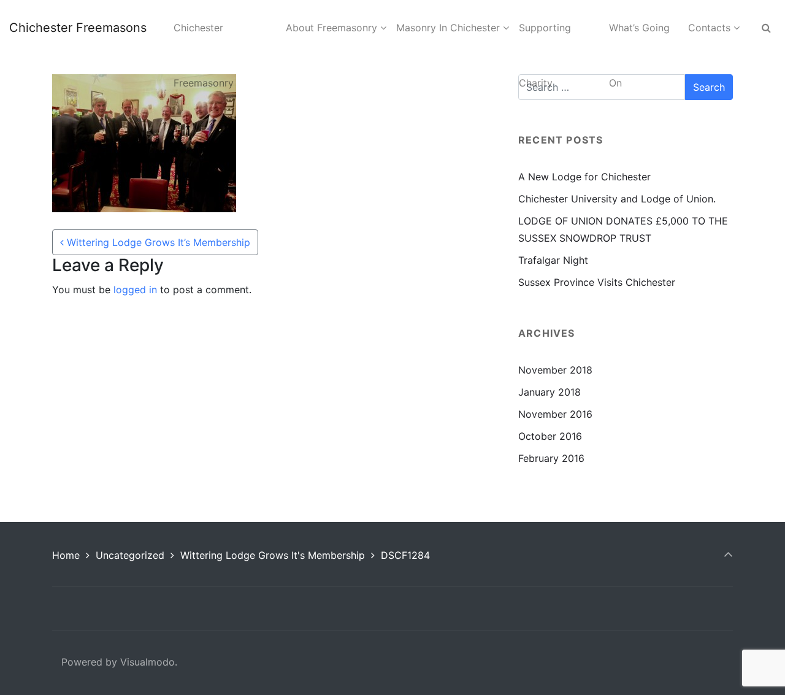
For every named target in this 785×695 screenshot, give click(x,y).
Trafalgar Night (553, 260)
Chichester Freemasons (78, 27)
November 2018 (555, 370)
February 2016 (551, 458)
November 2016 (555, 414)
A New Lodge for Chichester (584, 177)
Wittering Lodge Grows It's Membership (272, 555)
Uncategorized (130, 555)
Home (66, 555)
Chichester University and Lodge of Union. (617, 199)
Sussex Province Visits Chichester (596, 282)
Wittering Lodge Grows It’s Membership (157, 242)
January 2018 (549, 392)
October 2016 (550, 436)
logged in (135, 289)
